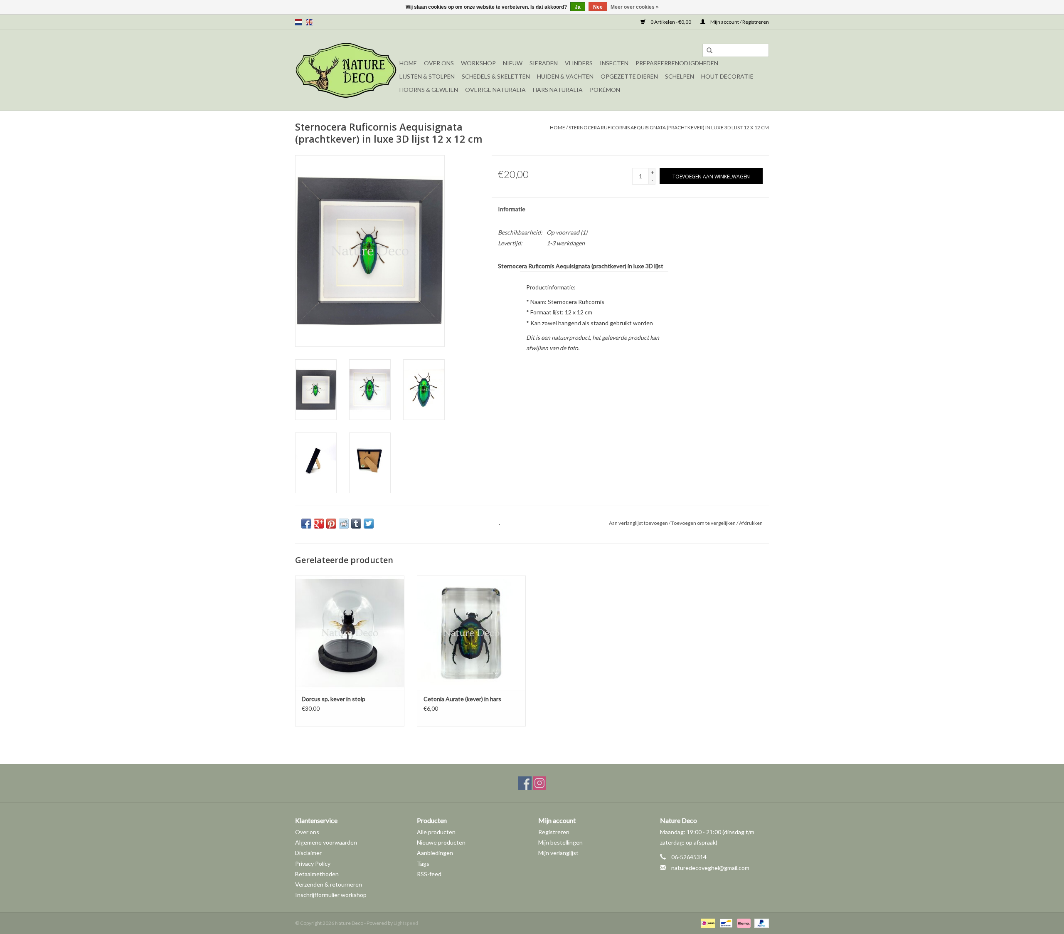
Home (408, 63)
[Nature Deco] (346, 70)
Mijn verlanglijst (558, 852)
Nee (598, 7)
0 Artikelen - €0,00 (671, 22)
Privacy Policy (312, 863)
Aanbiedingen (435, 852)
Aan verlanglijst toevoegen (638, 523)
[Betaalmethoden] (707, 922)
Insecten (614, 63)
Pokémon (605, 89)
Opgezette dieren (629, 76)
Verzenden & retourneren (328, 884)
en (309, 22)
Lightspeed (406, 923)
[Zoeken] (709, 51)
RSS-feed (429, 873)
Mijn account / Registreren (739, 22)
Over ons (439, 63)
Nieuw (512, 63)
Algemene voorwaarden (326, 842)
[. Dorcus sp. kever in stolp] (349, 633)
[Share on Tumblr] (356, 524)
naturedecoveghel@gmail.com (710, 867)
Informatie (511, 208)
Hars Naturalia (558, 89)
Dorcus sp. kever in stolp (333, 698)
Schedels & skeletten (496, 76)
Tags (423, 863)
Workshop (478, 63)
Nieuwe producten (441, 842)
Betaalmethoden (317, 873)
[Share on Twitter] (369, 524)
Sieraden (544, 63)
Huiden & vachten (565, 76)
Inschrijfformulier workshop (331, 894)
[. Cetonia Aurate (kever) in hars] (471, 633)
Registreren (553, 831)
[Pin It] (331, 524)
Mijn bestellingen (560, 842)
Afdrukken (751, 523)
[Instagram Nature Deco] (539, 783)
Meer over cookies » (635, 7)
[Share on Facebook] (306, 524)
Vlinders (579, 63)
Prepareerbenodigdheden (676, 63)
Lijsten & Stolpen (427, 76)
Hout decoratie (727, 76)
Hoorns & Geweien (428, 89)
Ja (578, 7)
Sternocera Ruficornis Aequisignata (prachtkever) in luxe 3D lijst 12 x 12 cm (669, 127)
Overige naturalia (495, 89)
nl (298, 22)
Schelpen (679, 76)
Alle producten (436, 831)
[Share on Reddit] (344, 524)
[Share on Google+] (319, 524)
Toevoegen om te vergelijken (703, 523)
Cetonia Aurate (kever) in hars (462, 698)
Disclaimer (308, 852)
